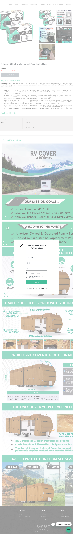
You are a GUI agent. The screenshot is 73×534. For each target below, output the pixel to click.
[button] (21, 245)
